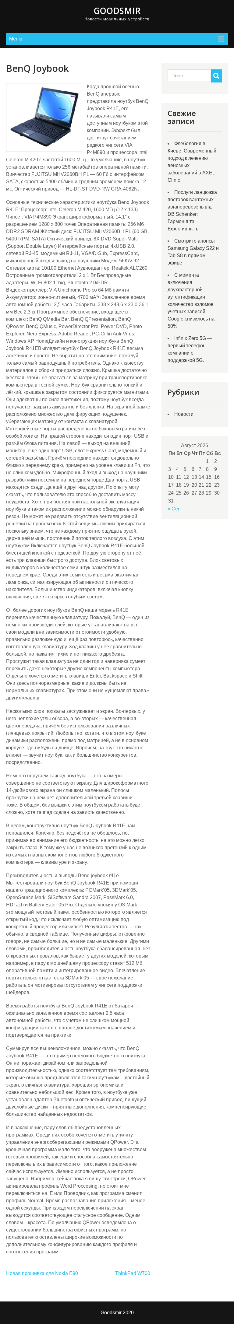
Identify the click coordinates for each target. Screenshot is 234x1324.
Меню (15, 38)
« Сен (174, 508)
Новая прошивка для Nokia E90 (42, 1273)
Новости (183, 414)
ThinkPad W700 (132, 1273)
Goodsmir (117, 10)
